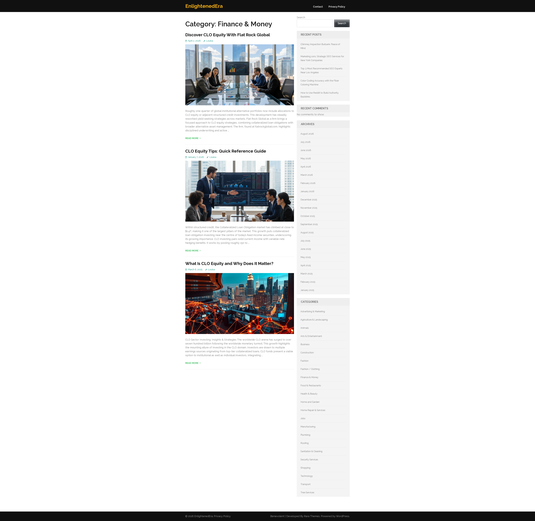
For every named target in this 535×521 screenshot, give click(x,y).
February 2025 (308, 282)
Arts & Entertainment (311, 336)
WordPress (342, 516)
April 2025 (306, 265)
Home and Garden (310, 402)
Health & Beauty (309, 393)
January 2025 (307, 290)
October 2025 (308, 216)
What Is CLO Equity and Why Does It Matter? (229, 263)
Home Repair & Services (313, 410)
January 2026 (307, 191)
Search (301, 17)
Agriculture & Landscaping (314, 319)
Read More (192, 138)
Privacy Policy (337, 6)
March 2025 (307, 273)
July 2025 (305, 240)
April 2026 (306, 166)
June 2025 (306, 249)
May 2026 (306, 158)
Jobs (303, 418)
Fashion (304, 361)
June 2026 (306, 150)
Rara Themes (312, 516)
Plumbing (305, 435)
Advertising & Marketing (313, 311)
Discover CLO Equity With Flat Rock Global (227, 34)
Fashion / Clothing (310, 369)
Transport (306, 484)
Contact (318, 6)
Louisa (209, 40)
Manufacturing (308, 426)
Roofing (305, 443)
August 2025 (307, 232)
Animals (305, 328)
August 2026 (307, 133)
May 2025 (306, 257)
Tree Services (307, 492)
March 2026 (307, 175)
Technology (307, 476)
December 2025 (309, 199)
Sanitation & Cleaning (311, 451)
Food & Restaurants (311, 385)
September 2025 (309, 224)
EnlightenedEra (204, 6)
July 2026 (305, 142)
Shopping (305, 467)
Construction (307, 352)
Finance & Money (309, 377)
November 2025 (309, 208)
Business (305, 344)
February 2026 (308, 183)
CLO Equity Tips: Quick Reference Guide (225, 151)
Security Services (309, 459)
